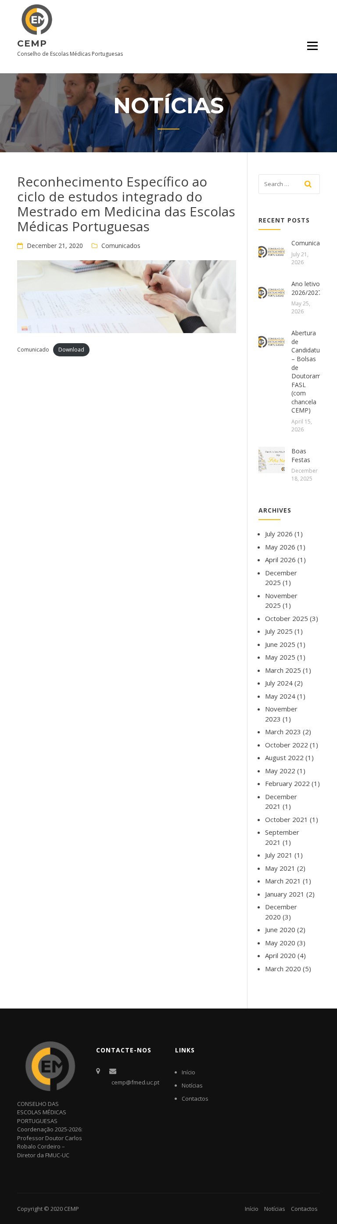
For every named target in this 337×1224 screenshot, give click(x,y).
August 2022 (284, 757)
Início (188, 1072)
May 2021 (280, 868)
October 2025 (286, 618)
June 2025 (280, 644)
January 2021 (285, 894)
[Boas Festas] (271, 459)
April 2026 (280, 559)
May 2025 (280, 657)
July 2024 (279, 682)
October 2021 (286, 819)
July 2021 (279, 855)
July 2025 (279, 631)
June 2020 (280, 929)
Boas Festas (300, 455)
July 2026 (279, 533)
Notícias (192, 1085)
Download (71, 349)
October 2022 (286, 744)
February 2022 (287, 783)
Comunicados (120, 245)
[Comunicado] (271, 251)
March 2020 (283, 968)
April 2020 (280, 955)
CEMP (32, 43)
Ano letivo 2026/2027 (306, 288)
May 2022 (280, 770)
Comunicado (33, 349)
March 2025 (283, 670)
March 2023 (283, 731)
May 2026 (280, 546)
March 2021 (283, 880)
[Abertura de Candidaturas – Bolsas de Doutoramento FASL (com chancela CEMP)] (271, 341)
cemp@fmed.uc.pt (135, 1082)
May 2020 (280, 942)
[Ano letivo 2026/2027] (271, 291)
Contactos (195, 1098)
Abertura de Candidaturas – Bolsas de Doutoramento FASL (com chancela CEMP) (312, 371)
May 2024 (280, 696)
